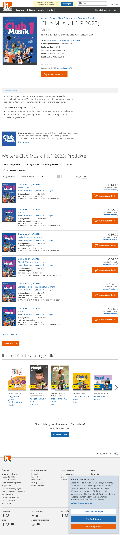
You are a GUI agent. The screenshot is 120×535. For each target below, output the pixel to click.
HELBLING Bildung (9, 477)
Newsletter (95, 474)
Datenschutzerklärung (81, 503)
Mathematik (36, 480)
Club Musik (52, 40)
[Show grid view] (58, 177)
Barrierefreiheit (8, 500)
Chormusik (65, 477)
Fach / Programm (12, 164)
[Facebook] (3, 515)
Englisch (34, 477)
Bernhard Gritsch (86, 18)
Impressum (6, 503)
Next (116, 386)
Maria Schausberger (67, 18)
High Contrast (105, 453)
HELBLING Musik (9, 480)
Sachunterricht (37, 486)
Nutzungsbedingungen (11, 483)
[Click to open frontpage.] (7, 6)
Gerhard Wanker (49, 18)
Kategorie (31, 164)
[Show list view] (62, 177)
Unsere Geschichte (10, 474)
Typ (67, 164)
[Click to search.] (115, 10)
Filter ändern (11, 334)
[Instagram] (7, 515)
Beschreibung (10, 90)
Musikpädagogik (38, 483)
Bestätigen (67, 3)
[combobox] (92, 4)
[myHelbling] (117, 3)
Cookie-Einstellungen (93, 511)
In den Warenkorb (56, 74)
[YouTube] (12, 524)
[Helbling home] (7, 459)
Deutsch (34, 474)
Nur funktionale (93, 519)
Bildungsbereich (50, 164)
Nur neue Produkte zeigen (17, 170)
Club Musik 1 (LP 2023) (69, 40)
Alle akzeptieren (93, 526)
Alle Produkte (104, 10)
